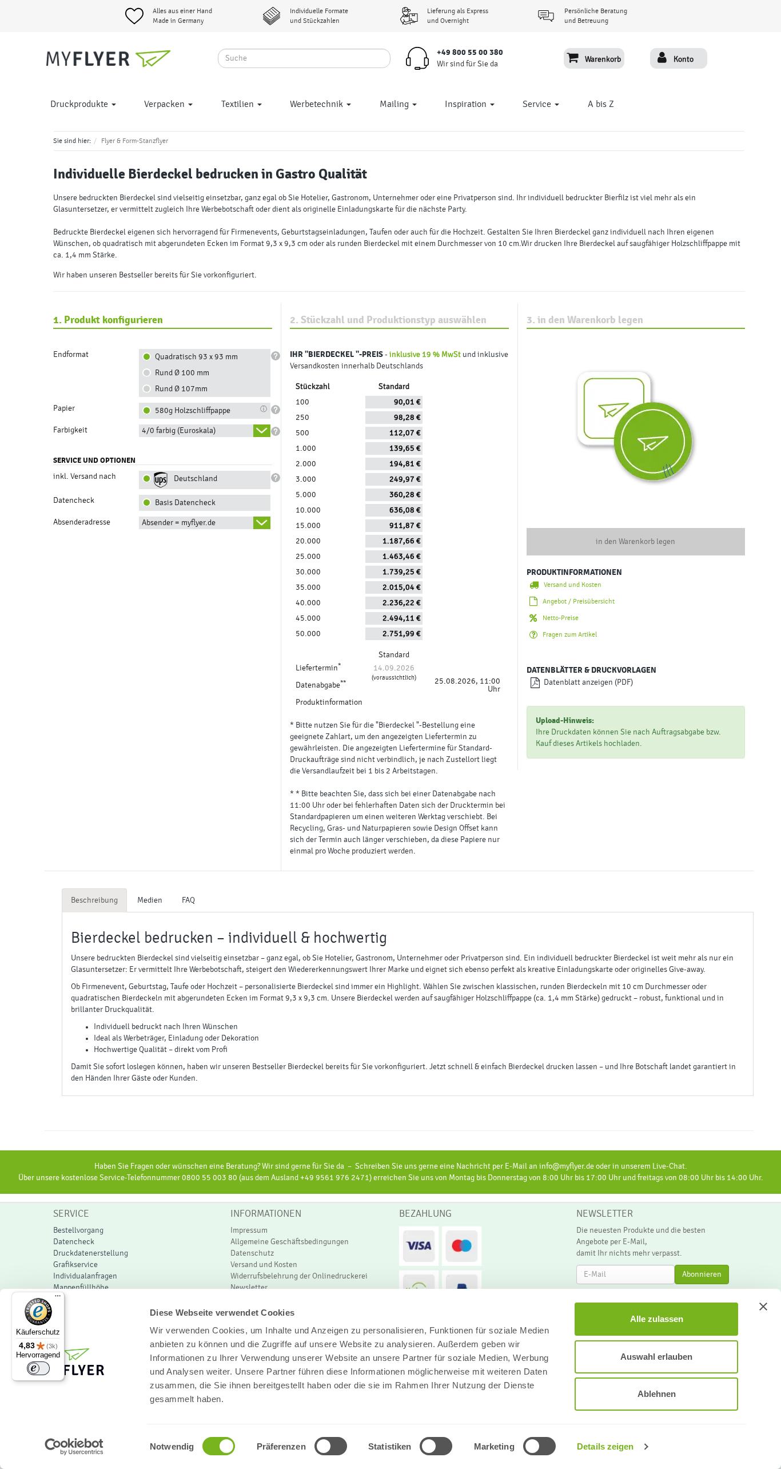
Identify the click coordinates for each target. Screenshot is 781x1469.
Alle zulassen (656, 1319)
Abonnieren (702, 1275)
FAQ (188, 900)
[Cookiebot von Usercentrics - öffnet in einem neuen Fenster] (74, 1446)
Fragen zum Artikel (567, 634)
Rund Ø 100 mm (180, 373)
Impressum (249, 1230)
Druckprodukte (80, 104)
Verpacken (165, 104)
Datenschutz (252, 1253)
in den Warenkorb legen (635, 542)
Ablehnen (656, 1394)
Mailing (395, 104)
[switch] (318, 1446)
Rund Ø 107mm (180, 389)
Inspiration (467, 104)
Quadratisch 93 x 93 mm (195, 357)
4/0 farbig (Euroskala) (179, 431)
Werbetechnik (317, 104)
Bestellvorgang (78, 1230)
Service (538, 104)
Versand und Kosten (570, 584)
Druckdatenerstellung (90, 1253)
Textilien (238, 104)
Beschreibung (94, 900)
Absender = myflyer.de (179, 523)
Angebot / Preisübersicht (576, 601)
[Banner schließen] (763, 1307)
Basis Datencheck (184, 503)
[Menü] (58, 1298)
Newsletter (249, 1288)
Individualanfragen (85, 1276)
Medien (149, 900)
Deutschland (193, 479)
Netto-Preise (558, 617)
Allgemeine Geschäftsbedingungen (289, 1242)
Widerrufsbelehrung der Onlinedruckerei (299, 1276)
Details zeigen (605, 1446)
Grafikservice (75, 1265)
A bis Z (601, 104)
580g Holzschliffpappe (191, 411)
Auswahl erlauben (656, 1356)
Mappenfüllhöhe (81, 1288)
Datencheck (73, 1242)
